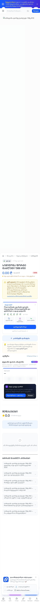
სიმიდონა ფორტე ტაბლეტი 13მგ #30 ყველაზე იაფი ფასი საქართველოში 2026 (20, 465)
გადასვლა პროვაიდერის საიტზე (19, 296)
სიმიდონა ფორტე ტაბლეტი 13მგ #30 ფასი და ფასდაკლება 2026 (20, 474)
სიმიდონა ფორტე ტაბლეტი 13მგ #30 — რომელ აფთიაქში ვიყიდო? (20, 481)
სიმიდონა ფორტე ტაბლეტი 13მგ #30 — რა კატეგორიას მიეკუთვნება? (20, 512)
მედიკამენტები (22, 256)
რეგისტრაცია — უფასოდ (15, 395)
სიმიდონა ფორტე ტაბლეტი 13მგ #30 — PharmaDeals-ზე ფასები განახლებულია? (20, 504)
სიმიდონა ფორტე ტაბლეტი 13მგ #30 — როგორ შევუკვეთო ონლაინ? (20, 489)
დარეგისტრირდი (20, 327)
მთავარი (10, 256)
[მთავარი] (3, 256)
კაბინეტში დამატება (21, 338)
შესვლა (30, 395)
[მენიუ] (3, 10)
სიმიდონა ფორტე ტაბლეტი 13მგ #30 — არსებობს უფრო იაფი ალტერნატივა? (20, 497)
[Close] (35, 305)
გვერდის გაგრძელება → (20, 331)
